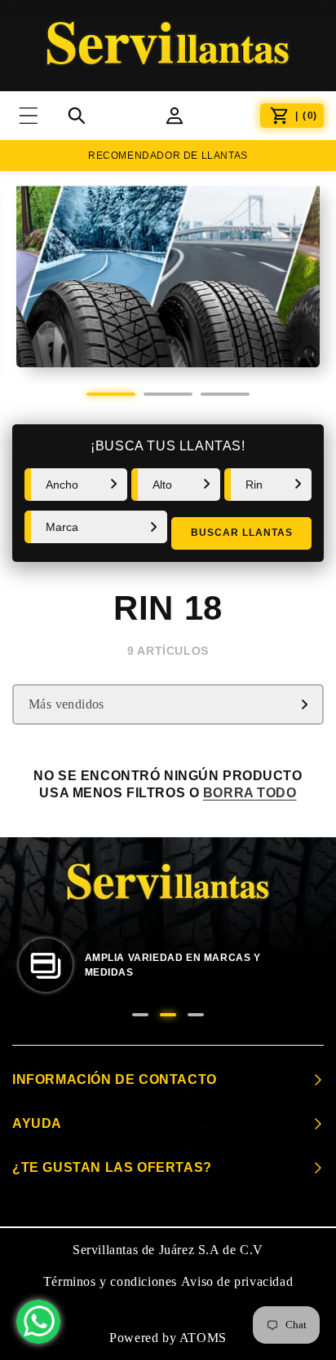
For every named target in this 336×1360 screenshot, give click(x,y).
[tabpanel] (168, 283)
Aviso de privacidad (237, 1281)
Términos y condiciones (110, 1281)
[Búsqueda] (76, 115)
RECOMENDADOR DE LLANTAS (168, 155)
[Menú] (38, 115)
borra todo (250, 793)
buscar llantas (242, 532)
